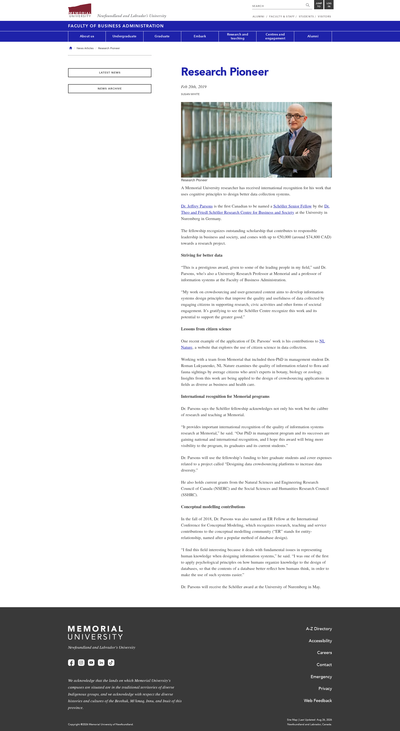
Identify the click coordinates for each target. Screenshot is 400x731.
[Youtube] (91, 662)
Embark (200, 36)
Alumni (313, 36)
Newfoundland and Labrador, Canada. (309, 724)
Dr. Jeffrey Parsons (197, 206)
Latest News (110, 72)
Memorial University (117, 11)
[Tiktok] (111, 662)
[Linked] (101, 662)
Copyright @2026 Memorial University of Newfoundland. (101, 724)
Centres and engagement (275, 36)
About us (87, 36)
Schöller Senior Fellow (292, 206)
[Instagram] (81, 662)
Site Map (292, 719)
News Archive (110, 88)
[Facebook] (71, 662)
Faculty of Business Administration (116, 26)
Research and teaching (237, 36)
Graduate (162, 36)
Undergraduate (124, 36)
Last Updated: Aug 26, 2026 (315, 719)
